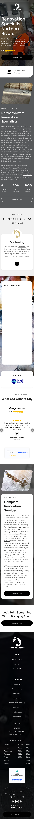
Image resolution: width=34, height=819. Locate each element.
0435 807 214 (27, 175)
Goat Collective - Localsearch (17, 453)
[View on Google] (17, 434)
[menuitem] (17, 655)
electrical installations (11, 529)
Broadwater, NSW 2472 (17, 735)
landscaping (19, 571)
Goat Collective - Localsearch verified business (17, 775)
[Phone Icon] (29, 7)
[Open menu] (5, 6)
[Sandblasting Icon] (17, 234)
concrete (21, 527)
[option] (17, 381)
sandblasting (22, 247)
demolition (11, 527)
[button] (1, 430)
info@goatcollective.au (17, 731)
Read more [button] (17, 430)
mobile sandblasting (19, 534)
